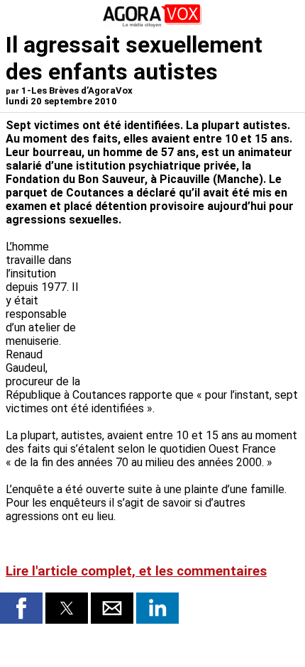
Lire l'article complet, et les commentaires (136, 571)
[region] (193, 301)
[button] (21, 608)
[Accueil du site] (152, 24)
